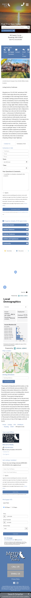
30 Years (7, 507)
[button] (28, 27)
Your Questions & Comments (11, 171)
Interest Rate (6, 525)
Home (4, 424)
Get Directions (9, 381)
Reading (6, 426)
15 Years (14, 507)
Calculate (15, 534)
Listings (10, 424)
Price (4, 513)
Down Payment (7, 519)
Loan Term (6, 503)
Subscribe (15, 492)
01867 (12, 426)
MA (15, 424)
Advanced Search (7, 30)
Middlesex (20, 424)
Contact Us (7, 143)
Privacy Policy (20, 212)
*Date (4, 159)
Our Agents (6, 454)
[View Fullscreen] (4, 361)
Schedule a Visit (21, 143)
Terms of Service (25, 212)
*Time (4, 165)
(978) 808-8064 (8, 447)
